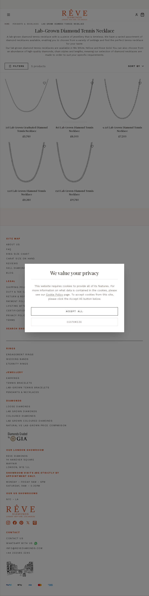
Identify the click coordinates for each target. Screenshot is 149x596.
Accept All (74, 311)
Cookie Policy (54, 294)
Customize (74, 322)
